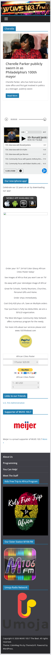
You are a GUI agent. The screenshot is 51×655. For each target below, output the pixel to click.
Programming (10, 463)
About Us (8, 456)
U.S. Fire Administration (14, 403)
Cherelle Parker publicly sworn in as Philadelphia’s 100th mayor (24, 70)
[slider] (44, 119)
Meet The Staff (10, 475)
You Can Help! (10, 469)
